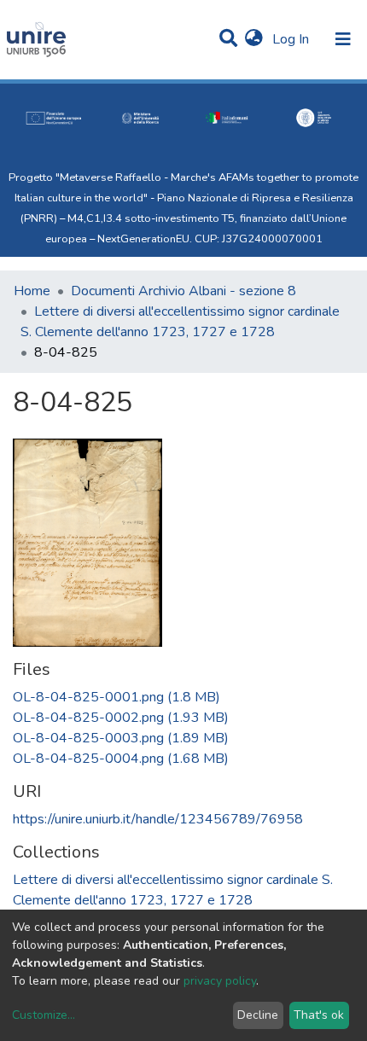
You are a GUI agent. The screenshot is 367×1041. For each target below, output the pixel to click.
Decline (257, 1015)
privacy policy (220, 981)
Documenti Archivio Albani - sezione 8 (183, 291)
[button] (254, 39)
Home (32, 291)
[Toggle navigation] (343, 39)
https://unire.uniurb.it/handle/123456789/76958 (158, 819)
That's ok (319, 1015)
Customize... (43, 1015)
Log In (292, 39)
